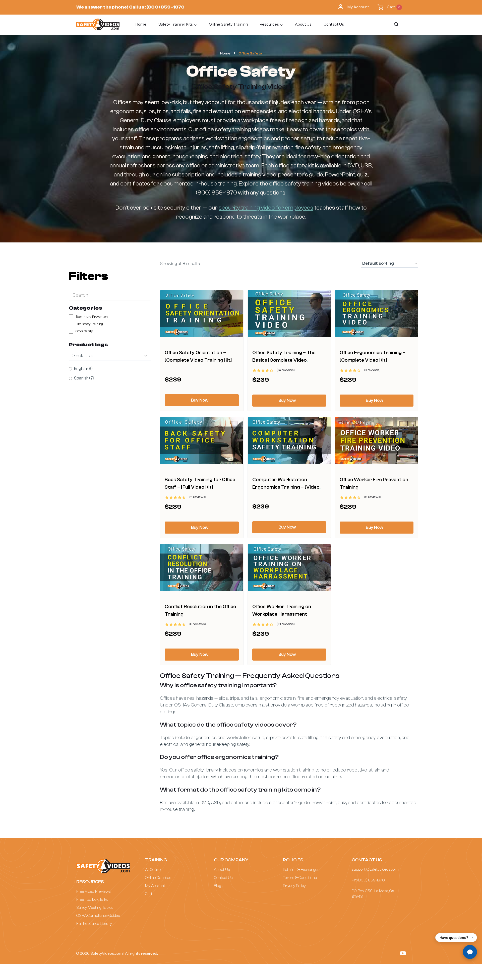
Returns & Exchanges (301, 869)
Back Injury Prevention (92, 316)
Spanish (84, 378)
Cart (148, 893)
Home (141, 24)
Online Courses (158, 877)
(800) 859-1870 (165, 7)
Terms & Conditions (300, 877)
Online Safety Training (228, 24)
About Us (303, 24)
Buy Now (199, 400)
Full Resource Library (94, 923)
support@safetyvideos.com (375, 869)
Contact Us (334, 24)
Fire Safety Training (89, 324)
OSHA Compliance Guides (98, 915)
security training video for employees (266, 207)
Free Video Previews (93, 891)
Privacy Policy (294, 885)
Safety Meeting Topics (94, 907)
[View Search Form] (396, 24)
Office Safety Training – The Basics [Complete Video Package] (284, 360)
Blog (217, 885)
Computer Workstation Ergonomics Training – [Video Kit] (286, 487)
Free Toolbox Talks (92, 899)
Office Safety (84, 331)
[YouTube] (403, 953)
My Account (358, 7)
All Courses (154, 869)
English (83, 368)
